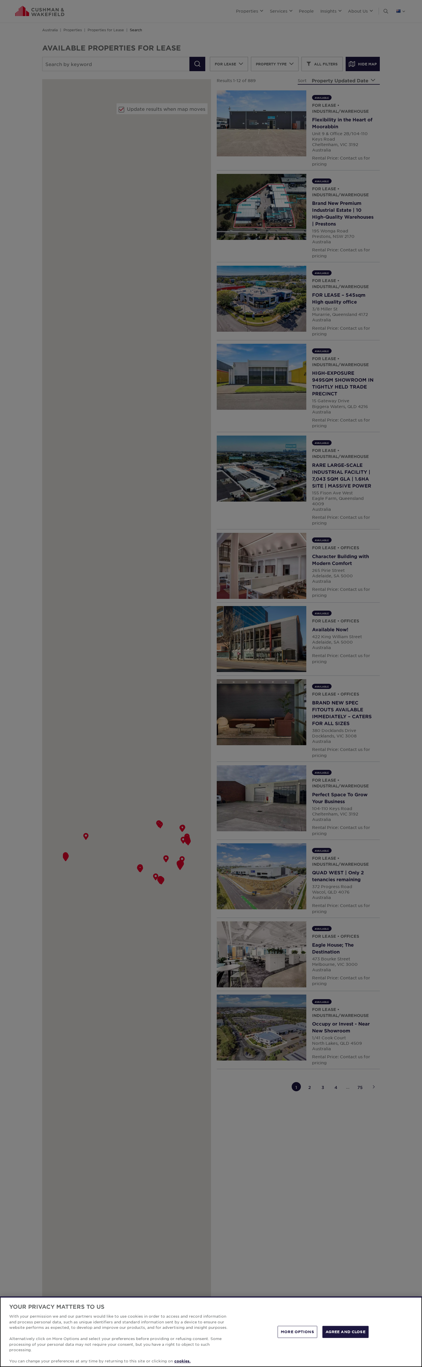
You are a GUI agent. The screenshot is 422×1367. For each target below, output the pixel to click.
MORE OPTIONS (297, 1331)
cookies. (182, 1361)
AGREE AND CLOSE (345, 1331)
